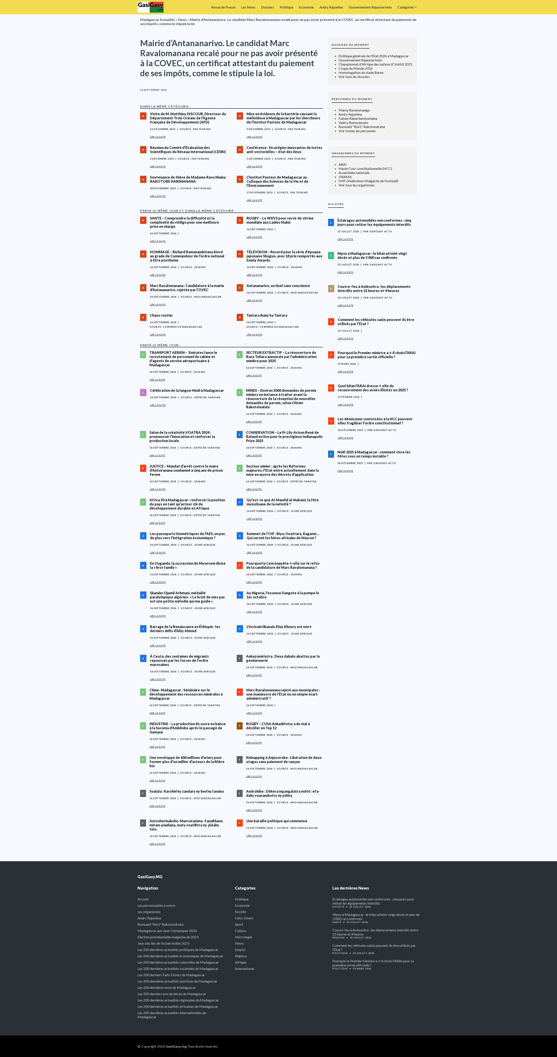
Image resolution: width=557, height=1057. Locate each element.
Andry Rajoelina (331, 7)
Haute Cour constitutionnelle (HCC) (365, 168)
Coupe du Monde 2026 (356, 68)
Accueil (143, 899)
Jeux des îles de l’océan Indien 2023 (163, 943)
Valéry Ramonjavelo (353, 122)
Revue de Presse (223, 7)
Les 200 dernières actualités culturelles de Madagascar (178, 962)
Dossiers (267, 7)
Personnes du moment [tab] (352, 99)
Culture (240, 931)
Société (240, 912)
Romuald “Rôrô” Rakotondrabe (161, 924)
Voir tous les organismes (357, 185)
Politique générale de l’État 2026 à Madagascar (374, 56)
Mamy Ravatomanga (354, 110)
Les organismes (149, 912)
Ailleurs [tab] (336, 204)
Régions (241, 956)
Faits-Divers (244, 918)
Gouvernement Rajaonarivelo (370, 7)
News (182, 19)
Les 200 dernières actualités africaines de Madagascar (178, 1006)
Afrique (240, 962)
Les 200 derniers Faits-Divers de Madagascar (171, 975)
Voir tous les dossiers (354, 76)
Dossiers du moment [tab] (350, 44)
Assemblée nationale (354, 173)
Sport (239, 924)
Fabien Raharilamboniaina (358, 118)
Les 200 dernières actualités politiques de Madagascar (178, 949)
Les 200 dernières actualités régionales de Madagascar (178, 1000)
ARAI (343, 164)
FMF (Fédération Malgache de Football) (368, 181)
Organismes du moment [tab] (353, 153)
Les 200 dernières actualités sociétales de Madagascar (178, 968)
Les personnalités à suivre (156, 905)
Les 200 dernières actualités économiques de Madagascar (180, 956)
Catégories (406, 7)
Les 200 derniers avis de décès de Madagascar (172, 994)
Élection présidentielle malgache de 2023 (168, 937)
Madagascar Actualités (157, 19)
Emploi (240, 949)
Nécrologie (243, 937)
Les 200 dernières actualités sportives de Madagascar (177, 981)
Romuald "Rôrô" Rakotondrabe (362, 127)
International (244, 968)
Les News (248, 7)
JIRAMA (345, 177)
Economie (306, 7)
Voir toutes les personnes (357, 131)
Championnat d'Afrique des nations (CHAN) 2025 (375, 64)
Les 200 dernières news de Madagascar (167, 987)
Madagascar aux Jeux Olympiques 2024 (167, 931)
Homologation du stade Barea (361, 72)
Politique (286, 7)
